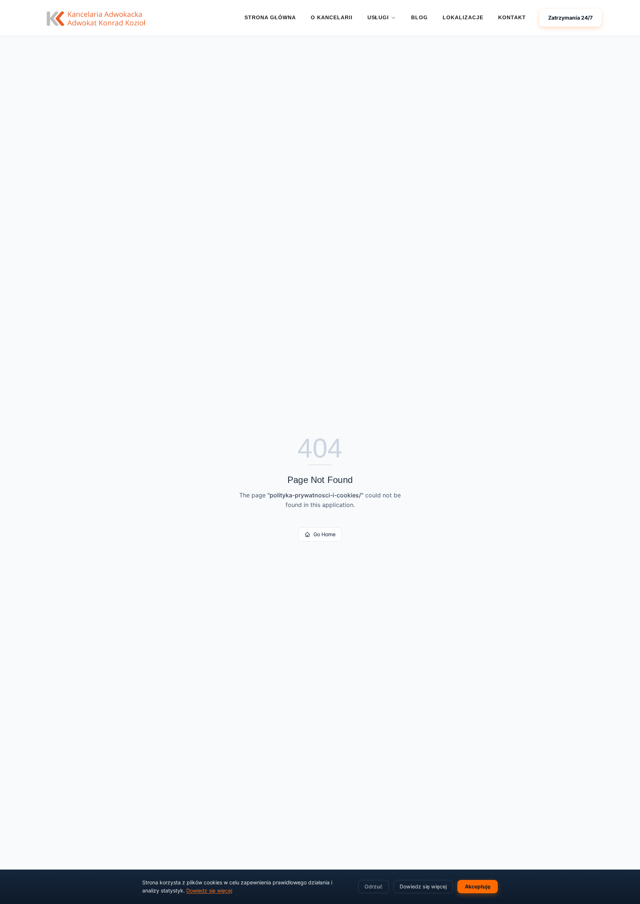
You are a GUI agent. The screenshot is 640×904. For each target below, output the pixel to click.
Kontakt (512, 17)
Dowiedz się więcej (209, 890)
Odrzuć (373, 886)
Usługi (378, 17)
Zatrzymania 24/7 (570, 17)
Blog (419, 17)
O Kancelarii (332, 17)
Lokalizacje (463, 17)
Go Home (324, 534)
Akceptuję (477, 886)
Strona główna (270, 17)
